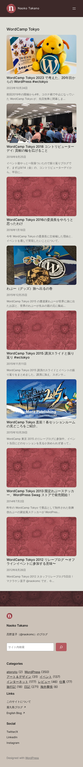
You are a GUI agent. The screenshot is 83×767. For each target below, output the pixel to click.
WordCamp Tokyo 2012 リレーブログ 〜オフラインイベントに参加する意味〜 (41, 561)
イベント (50, 677)
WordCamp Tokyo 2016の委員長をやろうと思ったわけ (40, 221)
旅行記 (14, 687)
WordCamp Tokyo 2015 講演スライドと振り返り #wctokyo (40, 355)
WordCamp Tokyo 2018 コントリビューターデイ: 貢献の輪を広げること (40, 148)
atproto (15, 672)
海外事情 (49, 687)
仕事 (65, 682)
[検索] (61, 647)
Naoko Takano (28, 8)
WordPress (37, 672)
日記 (31, 687)
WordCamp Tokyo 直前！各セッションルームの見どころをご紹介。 (41, 424)
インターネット (21, 682)
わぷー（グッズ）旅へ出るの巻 (30, 288)
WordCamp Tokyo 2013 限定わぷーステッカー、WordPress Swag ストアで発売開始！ (40, 493)
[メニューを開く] (74, 8)
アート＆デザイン (22, 677)
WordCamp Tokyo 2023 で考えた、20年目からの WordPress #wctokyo (41, 80)
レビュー (48, 682)
